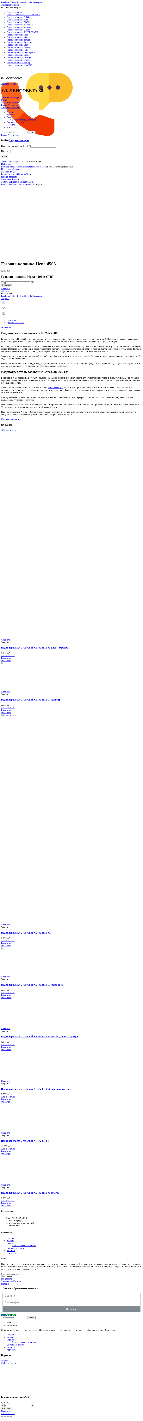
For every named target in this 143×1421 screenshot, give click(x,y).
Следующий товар (10, 179)
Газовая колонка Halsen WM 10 (16, 174)
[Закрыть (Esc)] (2, 1416)
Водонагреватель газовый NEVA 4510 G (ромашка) (32, 984)
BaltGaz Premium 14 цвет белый (16, 184)
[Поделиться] (5, 1416)
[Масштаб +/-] (10, 1416)
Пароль (5, 151)
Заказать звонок (8, 84)
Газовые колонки (17, 167)
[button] (6, 658)
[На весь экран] (8, 1416)
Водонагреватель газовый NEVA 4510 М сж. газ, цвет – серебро (39, 1036)
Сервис (10, 1243)
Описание (11, 320)
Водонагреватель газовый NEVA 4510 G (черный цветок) (36, 1088)
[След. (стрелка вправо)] (5, 1419)
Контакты (11, 1253)
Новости (11, 1250)
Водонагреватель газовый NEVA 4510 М (25, 932)
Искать (31, 132)
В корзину (6, 286)
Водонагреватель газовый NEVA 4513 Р (25, 1140)
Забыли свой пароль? (11, 161)
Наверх (13, 1363)
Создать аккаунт (19, 140)
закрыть (5, 298)
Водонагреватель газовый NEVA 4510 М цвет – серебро (34, 647)
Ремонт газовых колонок (24, 1245)
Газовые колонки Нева (36, 167)
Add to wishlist (8, 291)
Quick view (6, 660)
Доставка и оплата (15, 322)
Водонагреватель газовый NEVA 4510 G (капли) (30, 699)
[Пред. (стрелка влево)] (2, 1419)
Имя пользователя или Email (15, 146)
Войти (4, 156)
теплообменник (55, 387)
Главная (5, 167)
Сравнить (5, 288)
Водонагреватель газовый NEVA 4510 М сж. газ (30, 1192)
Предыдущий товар (10, 169)
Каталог (10, 1240)
